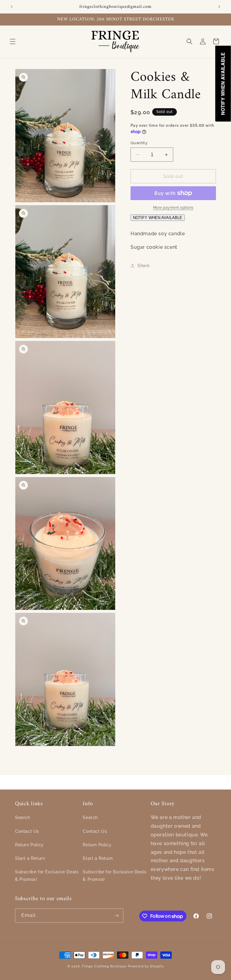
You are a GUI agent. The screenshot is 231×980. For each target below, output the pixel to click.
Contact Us (27, 831)
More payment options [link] (173, 207)
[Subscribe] (116, 915)
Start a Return (30, 858)
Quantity (139, 143)
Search (22, 817)
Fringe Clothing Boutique (104, 966)
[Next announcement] (219, 6)
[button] (12, 41)
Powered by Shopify (146, 966)
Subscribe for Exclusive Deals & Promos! (47, 875)
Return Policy (29, 844)
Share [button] (143, 265)
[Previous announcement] (11, 6)
